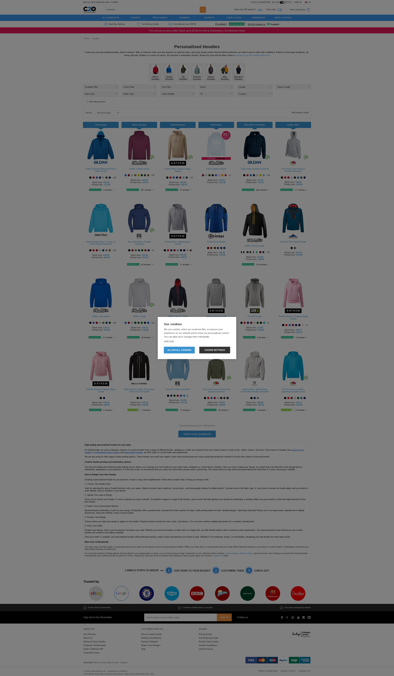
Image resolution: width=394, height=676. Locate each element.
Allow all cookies (179, 350)
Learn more (169, 341)
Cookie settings (215, 350)
